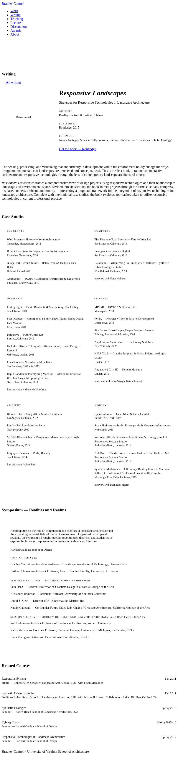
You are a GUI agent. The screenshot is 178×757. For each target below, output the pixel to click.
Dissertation (18, 26)
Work (14, 11)
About (14, 34)
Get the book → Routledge (77, 149)
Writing (15, 15)
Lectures (16, 22)
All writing (13, 82)
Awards (15, 30)
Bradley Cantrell (13, 3)
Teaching (16, 19)
